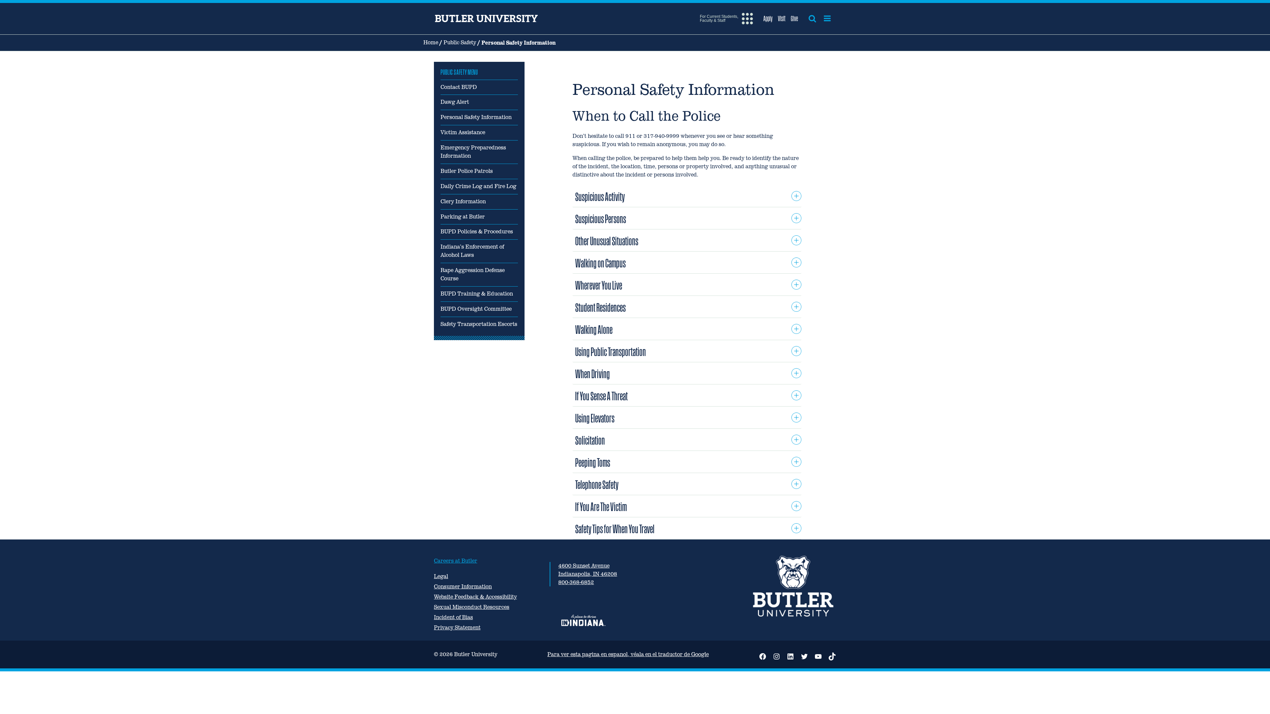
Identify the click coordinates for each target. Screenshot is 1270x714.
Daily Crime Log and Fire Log (478, 186)
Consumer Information (463, 586)
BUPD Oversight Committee (476, 308)
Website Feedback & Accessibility (475, 596)
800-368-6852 (576, 582)
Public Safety (460, 42)
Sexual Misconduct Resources (471, 607)
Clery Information (463, 201)
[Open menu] (827, 18)
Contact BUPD (459, 87)
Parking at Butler (463, 216)
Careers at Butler (455, 560)
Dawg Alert (455, 102)
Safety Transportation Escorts (479, 324)
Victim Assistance (463, 132)
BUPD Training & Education (477, 293)
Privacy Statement (457, 627)
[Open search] (812, 18)
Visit (781, 18)
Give (794, 18)
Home (430, 42)
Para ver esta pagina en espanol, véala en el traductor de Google (628, 654)
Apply (768, 18)
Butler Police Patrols (467, 171)
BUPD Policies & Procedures (477, 231)
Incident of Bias (453, 617)
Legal (441, 576)
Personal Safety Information (476, 117)
